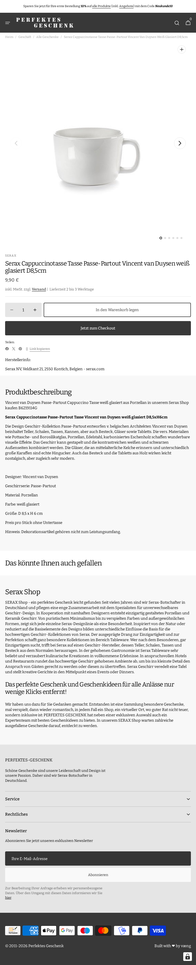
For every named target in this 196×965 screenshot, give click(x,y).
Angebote (126, 6)
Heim (9, 37)
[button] (7, 23)
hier (8, 898)
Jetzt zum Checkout (98, 328)
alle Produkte (101, 6)
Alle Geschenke (47, 37)
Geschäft (24, 37)
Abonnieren (98, 875)
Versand (39, 289)
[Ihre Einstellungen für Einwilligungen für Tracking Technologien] (187, 956)
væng (186, 946)
